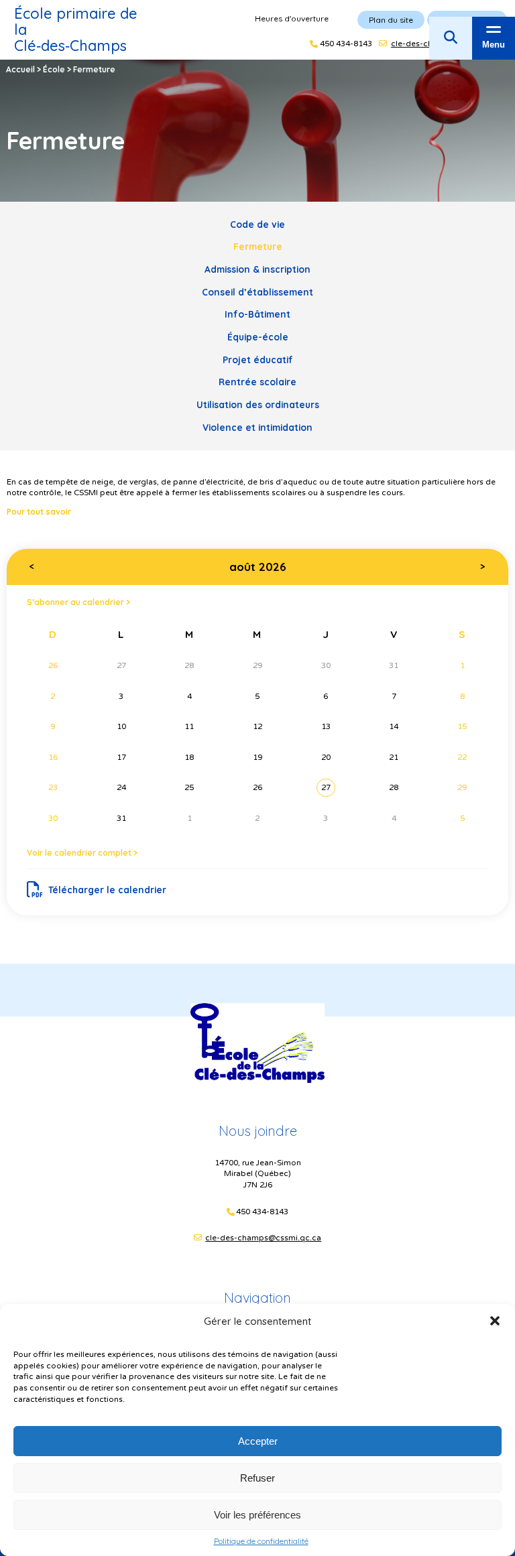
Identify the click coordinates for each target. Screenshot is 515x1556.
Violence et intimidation (257, 427)
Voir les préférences (257, 1514)
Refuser (257, 1478)
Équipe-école (257, 336)
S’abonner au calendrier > (78, 602)
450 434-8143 (262, 1212)
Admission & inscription (257, 269)
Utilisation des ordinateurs (257, 404)
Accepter (258, 1441)
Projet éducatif (258, 359)
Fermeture (257, 246)
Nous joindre (258, 1130)
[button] (495, 1320)
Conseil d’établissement (257, 292)
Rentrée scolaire (257, 381)
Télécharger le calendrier (107, 889)
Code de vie (257, 224)
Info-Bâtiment (257, 314)
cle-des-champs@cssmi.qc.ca (263, 1237)
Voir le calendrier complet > (82, 853)
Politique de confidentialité (261, 1541)
